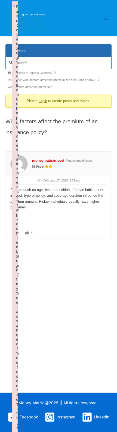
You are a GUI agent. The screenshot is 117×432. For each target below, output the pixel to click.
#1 (39, 180)
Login (43, 101)
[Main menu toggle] (106, 18)
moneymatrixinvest (48, 160)
